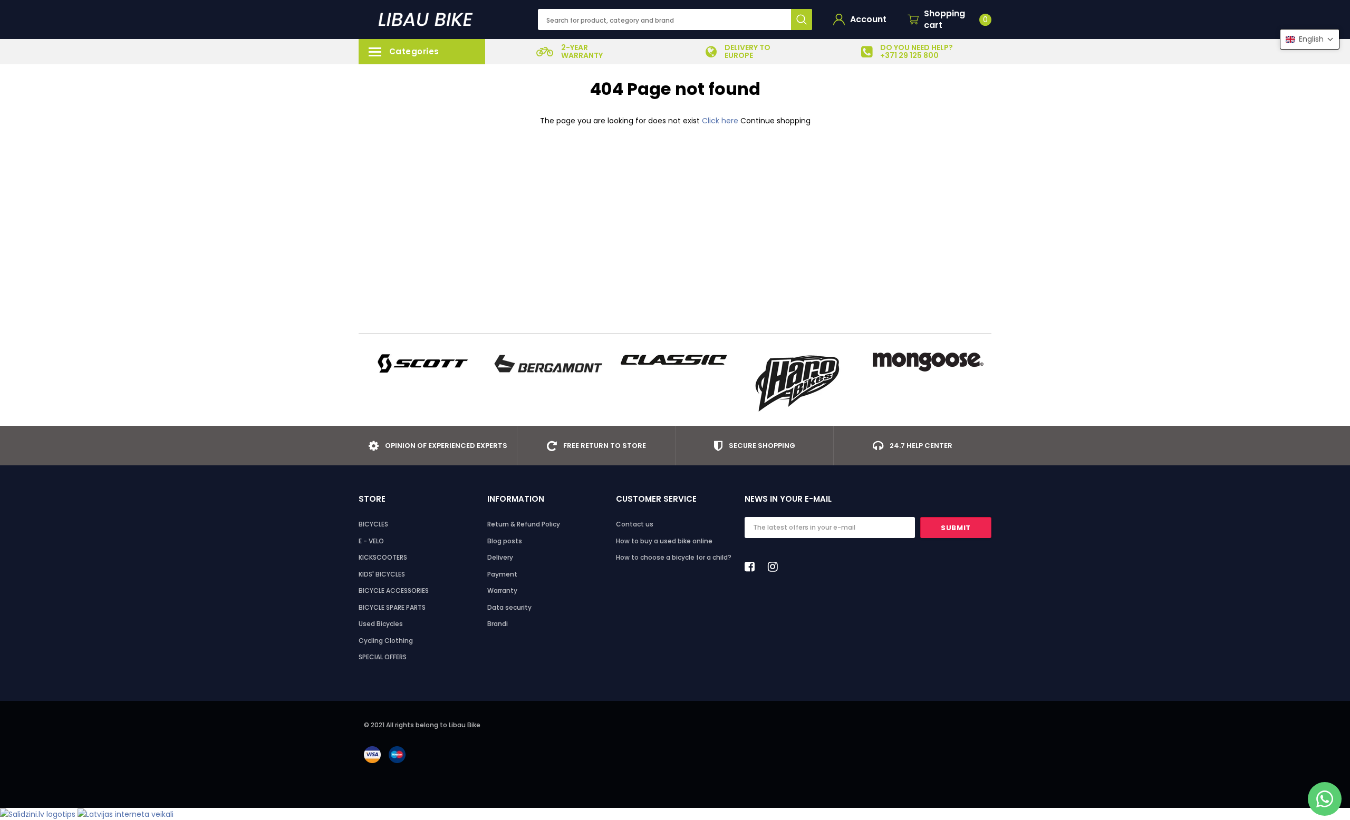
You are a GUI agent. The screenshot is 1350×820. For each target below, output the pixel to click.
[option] (569, 52)
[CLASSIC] (675, 359)
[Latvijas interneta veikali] (125, 813)
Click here (721, 120)
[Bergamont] (548, 364)
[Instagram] (776, 566)
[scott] (422, 364)
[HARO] (802, 383)
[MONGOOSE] (928, 362)
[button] (1309, 39)
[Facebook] (752, 566)
